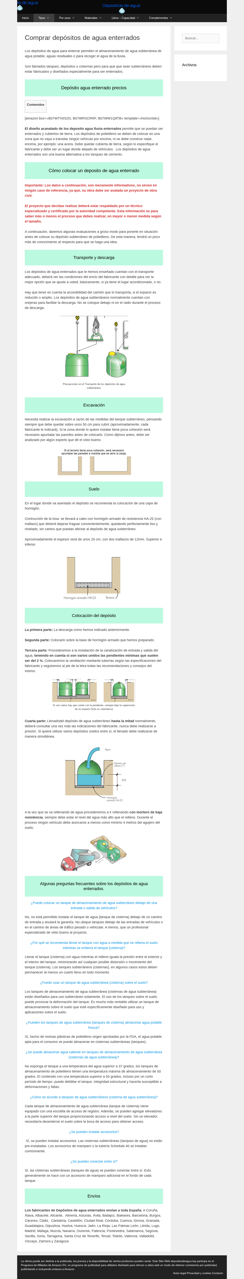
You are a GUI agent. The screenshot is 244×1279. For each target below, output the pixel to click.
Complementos (158, 17)
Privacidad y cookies (199, 1273)
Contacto (217, 1273)
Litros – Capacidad (123, 17)
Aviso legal (179, 1273)
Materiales (91, 17)
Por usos (65, 17)
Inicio (25, 17)
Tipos (42, 17)
